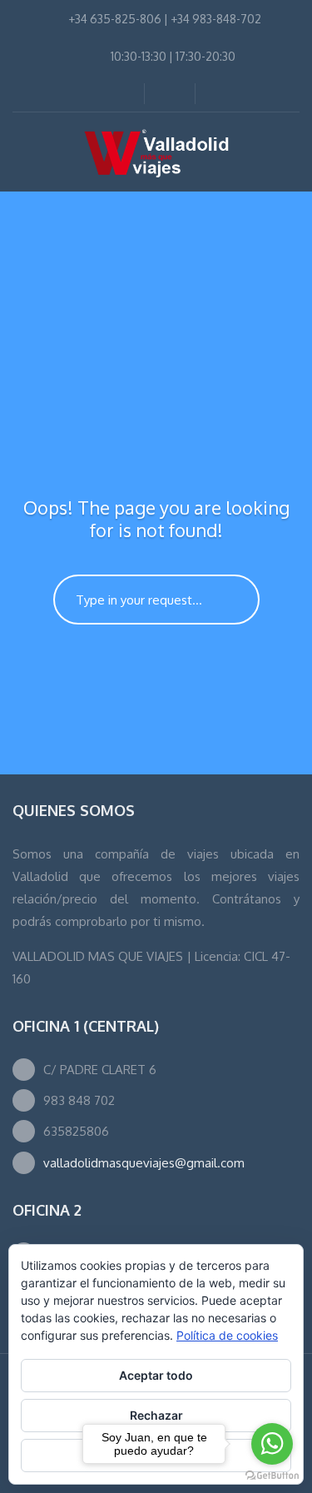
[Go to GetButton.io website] (272, 1476)
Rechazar (156, 1415)
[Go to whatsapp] (272, 1444)
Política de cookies (227, 1335)
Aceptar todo (156, 1375)
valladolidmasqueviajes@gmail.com (144, 1163)
